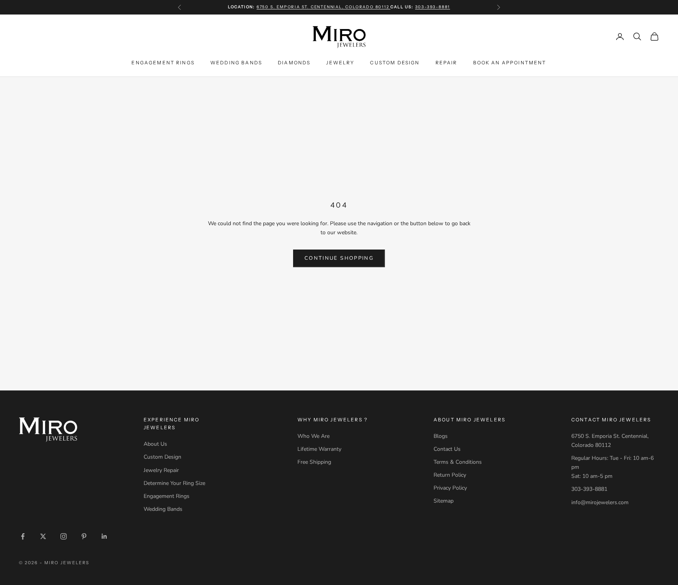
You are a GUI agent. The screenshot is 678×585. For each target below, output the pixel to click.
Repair (446, 62)
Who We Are (313, 436)
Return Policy (450, 475)
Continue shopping (339, 258)
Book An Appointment (510, 62)
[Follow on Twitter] (43, 536)
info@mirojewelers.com (600, 502)
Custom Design (394, 62)
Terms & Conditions (458, 462)
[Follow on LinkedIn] (104, 536)
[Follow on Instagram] (63, 536)
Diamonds (294, 62)
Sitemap (444, 501)
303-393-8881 (432, 6)
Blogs (441, 436)
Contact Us (447, 449)
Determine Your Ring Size (174, 483)
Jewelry (340, 62)
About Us (155, 444)
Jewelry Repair (161, 470)
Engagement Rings (163, 62)
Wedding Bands (236, 62)
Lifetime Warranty (319, 449)
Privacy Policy (450, 488)
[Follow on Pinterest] (84, 536)
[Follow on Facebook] (23, 536)
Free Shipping (314, 462)
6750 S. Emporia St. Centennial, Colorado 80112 (324, 6)
